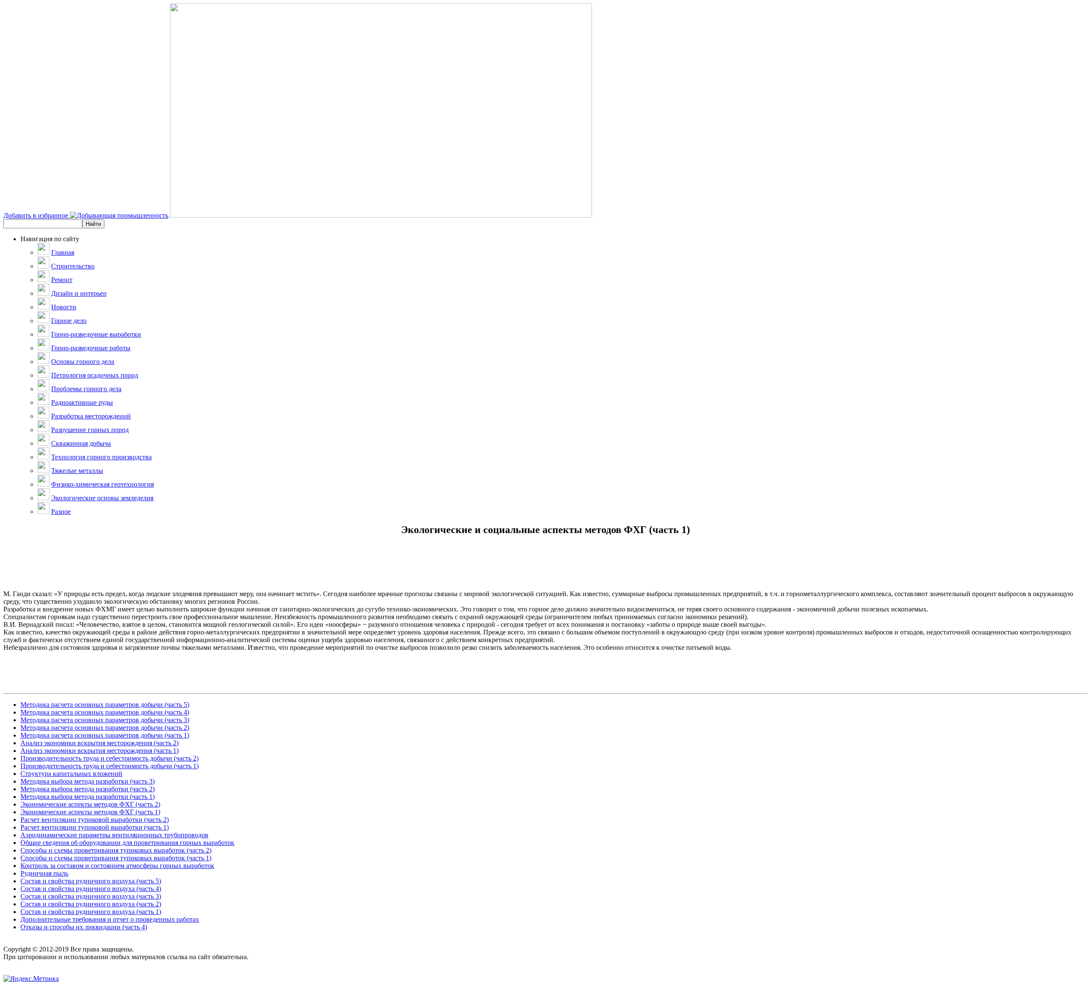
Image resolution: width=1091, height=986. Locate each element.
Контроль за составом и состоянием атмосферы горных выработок (117, 865)
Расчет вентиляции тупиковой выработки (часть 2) (94, 819)
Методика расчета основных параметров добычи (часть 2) (104, 727)
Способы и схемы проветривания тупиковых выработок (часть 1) (115, 858)
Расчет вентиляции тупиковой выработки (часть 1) (94, 827)
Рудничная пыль (44, 873)
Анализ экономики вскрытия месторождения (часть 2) (99, 743)
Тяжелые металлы (77, 470)
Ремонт (61, 279)
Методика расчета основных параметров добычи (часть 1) (104, 735)
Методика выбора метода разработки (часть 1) (87, 796)
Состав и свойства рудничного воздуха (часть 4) (90, 888)
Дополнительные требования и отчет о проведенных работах (109, 919)
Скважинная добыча (81, 443)
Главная (62, 252)
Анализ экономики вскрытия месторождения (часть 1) (99, 750)
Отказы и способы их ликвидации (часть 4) (83, 927)
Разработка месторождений (91, 416)
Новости (63, 307)
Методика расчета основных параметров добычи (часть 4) (104, 712)
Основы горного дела (82, 361)
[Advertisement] (545, 571)
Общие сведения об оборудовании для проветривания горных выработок (127, 842)
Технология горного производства (101, 457)
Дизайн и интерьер (79, 293)
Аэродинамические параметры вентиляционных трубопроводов (114, 835)
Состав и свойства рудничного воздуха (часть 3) (90, 896)
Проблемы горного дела (86, 388)
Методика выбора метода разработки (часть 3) (87, 781)
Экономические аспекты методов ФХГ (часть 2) (90, 804)
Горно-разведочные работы (90, 348)
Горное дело (69, 320)
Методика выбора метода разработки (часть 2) (87, 789)
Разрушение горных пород (90, 429)
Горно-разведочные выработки (96, 334)
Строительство (73, 266)
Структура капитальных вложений (71, 773)
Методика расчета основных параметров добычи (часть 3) (104, 720)
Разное (61, 511)
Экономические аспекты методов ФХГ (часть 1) (90, 812)
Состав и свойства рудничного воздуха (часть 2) (90, 904)
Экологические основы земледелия (102, 498)
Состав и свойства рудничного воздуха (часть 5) (90, 881)
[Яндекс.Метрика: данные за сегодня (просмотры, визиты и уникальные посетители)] (31, 979)
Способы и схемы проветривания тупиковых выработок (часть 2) (115, 850)
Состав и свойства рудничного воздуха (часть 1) (90, 911)
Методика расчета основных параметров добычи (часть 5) (104, 704)
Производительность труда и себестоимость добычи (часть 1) (109, 766)
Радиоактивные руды (82, 402)
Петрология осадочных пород (94, 375)
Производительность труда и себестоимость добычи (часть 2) (109, 758)
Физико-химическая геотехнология (102, 484)
